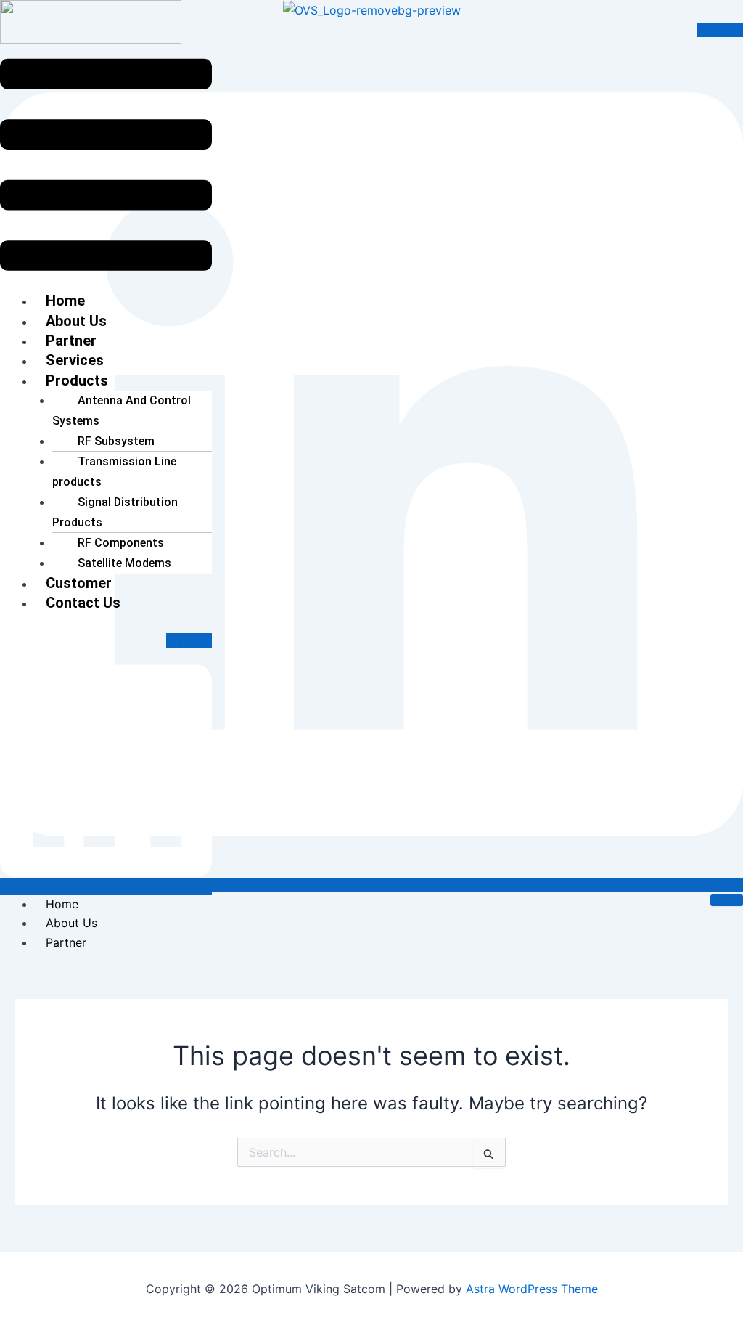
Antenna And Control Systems (121, 410)
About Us (71, 923)
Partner (66, 942)
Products (77, 380)
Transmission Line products (114, 471)
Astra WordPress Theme (532, 1288)
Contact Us (83, 602)
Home (62, 904)
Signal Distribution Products (115, 512)
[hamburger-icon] (726, 900)
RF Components (121, 543)
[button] (106, 167)
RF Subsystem (116, 441)
